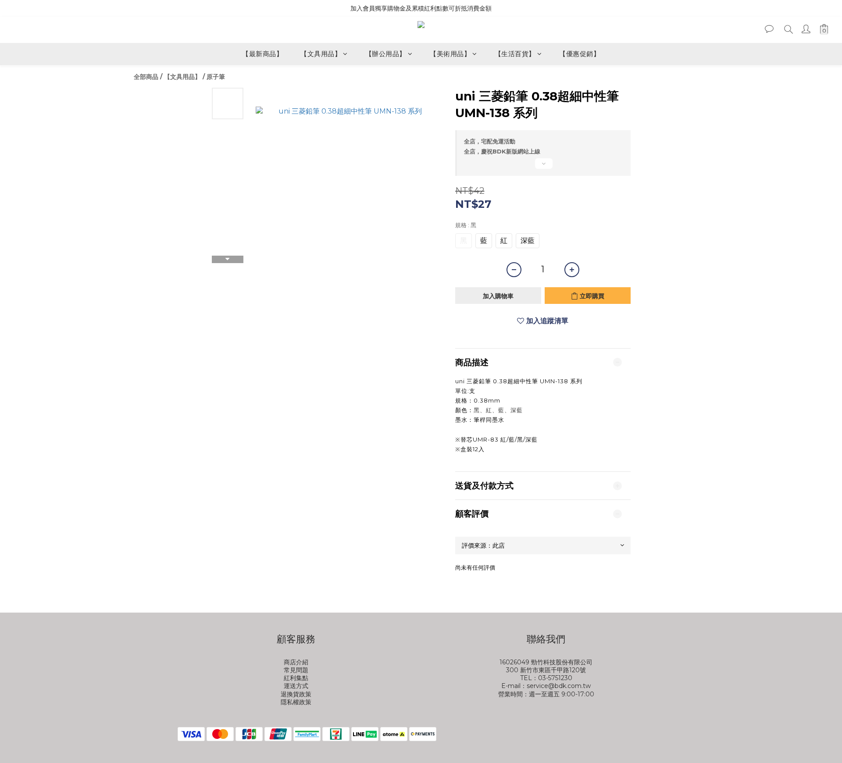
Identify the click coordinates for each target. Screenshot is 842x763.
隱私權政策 (296, 702)
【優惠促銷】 (579, 54)
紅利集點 (296, 678)
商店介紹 (296, 662)
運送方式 (296, 686)
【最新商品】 (262, 54)
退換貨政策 (296, 694)
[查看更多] (543, 167)
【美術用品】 (450, 54)
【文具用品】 (320, 54)
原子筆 (216, 77)
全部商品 (146, 77)
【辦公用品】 (385, 54)
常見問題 (296, 670)
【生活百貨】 (515, 54)
